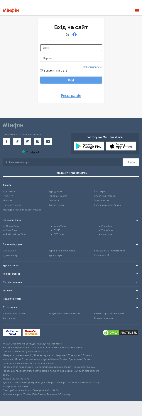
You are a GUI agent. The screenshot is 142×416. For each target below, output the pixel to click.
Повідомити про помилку (71, 172)
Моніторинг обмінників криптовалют (22, 209)
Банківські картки (58, 196)
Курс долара (55, 191)
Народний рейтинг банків (107, 205)
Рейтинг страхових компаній (109, 313)
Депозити (54, 200)
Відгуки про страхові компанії (64, 313)
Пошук (131, 162)
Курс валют (9, 191)
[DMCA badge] (120, 333)
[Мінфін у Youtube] (48, 141)
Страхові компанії (103, 318)
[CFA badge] (50, 333)
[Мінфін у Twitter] (27, 141)
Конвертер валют (12, 205)
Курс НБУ (8, 196)
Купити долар (10, 255)
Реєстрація (71, 96)
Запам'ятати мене (55, 70)
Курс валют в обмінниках (62, 250)
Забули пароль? (92, 67)
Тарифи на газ (101, 200)
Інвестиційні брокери (105, 196)
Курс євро (99, 191)
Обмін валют (9, 250)
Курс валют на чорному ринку (109, 250)
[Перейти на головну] (11, 10)
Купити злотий (101, 255)
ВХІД (71, 80)
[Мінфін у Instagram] (37, 141)
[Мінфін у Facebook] (6, 141)
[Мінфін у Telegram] (17, 141)
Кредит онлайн (57, 205)
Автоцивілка (9, 318)
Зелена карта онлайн (14, 313)
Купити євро (55, 255)
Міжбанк (7, 200)
